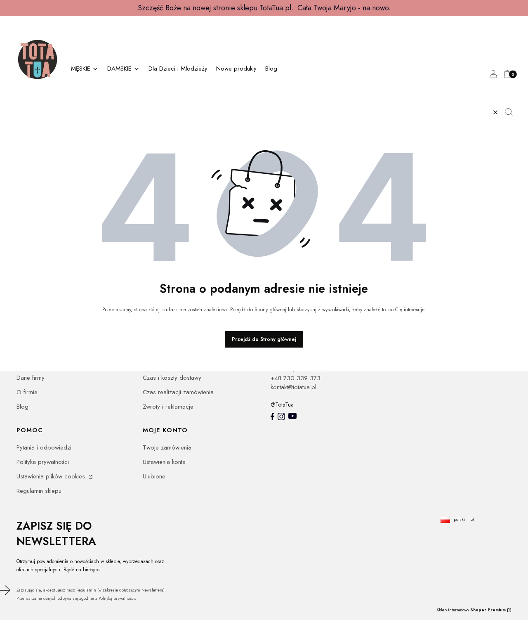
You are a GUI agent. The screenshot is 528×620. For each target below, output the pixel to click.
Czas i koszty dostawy (172, 377)
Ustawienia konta (164, 461)
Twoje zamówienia (167, 447)
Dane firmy (30, 377)
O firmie (27, 392)
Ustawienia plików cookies (51, 476)
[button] (511, 112)
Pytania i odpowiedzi (43, 447)
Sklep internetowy (471, 610)
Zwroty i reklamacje (168, 406)
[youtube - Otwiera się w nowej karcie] (292, 416)
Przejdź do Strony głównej (264, 339)
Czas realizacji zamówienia (178, 392)
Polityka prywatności (42, 461)
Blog (22, 406)
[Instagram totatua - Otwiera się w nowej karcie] (281, 416)
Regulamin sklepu (38, 490)
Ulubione (154, 476)
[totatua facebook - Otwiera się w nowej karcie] (272, 416)
